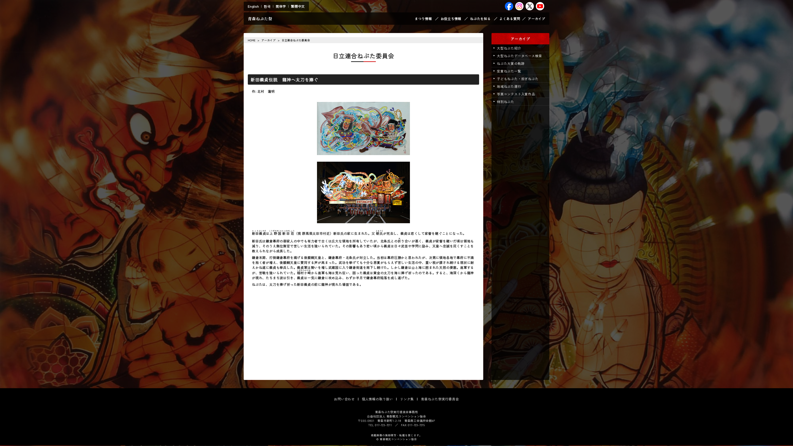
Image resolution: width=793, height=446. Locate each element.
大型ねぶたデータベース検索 (519, 55)
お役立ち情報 (451, 18)
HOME (251, 40)
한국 (267, 6)
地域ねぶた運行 (509, 86)
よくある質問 (509, 18)
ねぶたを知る (480, 18)
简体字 (281, 6)
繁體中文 (298, 6)
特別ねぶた (505, 101)
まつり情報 (423, 18)
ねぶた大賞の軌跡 (511, 63)
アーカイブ (536, 18)
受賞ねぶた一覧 (509, 71)
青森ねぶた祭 (260, 18)
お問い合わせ (344, 398)
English (253, 6)
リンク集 (407, 398)
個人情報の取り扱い (377, 398)
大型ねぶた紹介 (509, 48)
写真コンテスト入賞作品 (516, 93)
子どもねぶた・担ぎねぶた (518, 78)
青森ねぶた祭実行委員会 (440, 398)
